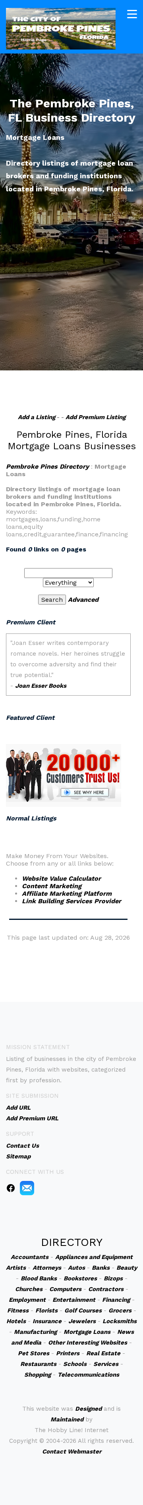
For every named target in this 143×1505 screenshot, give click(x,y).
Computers (65, 1289)
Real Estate (103, 1353)
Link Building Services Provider (71, 901)
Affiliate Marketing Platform (67, 893)
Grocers (119, 1310)
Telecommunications (88, 1374)
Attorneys (47, 1267)
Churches (29, 1289)
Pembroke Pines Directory (47, 466)
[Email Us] (27, 1187)
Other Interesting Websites (87, 1342)
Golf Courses (83, 1310)
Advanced (83, 599)
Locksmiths (119, 1321)
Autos (76, 1267)
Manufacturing (35, 1331)
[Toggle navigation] (132, 14)
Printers (67, 1353)
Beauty (126, 1267)
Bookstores (80, 1278)
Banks (101, 1267)
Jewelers (82, 1321)
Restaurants (38, 1364)
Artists (16, 1267)
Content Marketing (51, 886)
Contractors (106, 1289)
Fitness (18, 1310)
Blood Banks (39, 1278)
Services (105, 1364)
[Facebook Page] (10, 1187)
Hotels (16, 1321)
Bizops (113, 1278)
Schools (75, 1364)
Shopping (37, 1374)
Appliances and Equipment (94, 1257)
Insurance (47, 1321)
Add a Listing (36, 417)
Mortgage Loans (87, 1331)
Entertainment (73, 1299)
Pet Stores (33, 1353)
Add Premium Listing (96, 417)
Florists (46, 1310)
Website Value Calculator (61, 878)
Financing (116, 1299)
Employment (27, 1299)
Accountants (29, 1257)
